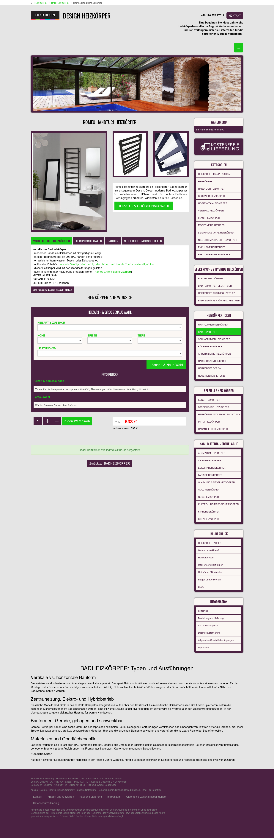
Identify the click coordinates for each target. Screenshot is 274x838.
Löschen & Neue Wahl (166, 364)
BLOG (201, 586)
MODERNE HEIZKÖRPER (211, 225)
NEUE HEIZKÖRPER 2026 (211, 375)
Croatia (52, 789)
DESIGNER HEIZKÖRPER (211, 195)
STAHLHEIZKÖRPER (209, 511)
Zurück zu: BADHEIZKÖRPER (109, 463)
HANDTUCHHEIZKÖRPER (211, 188)
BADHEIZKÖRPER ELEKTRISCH (215, 285)
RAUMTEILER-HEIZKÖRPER (213, 428)
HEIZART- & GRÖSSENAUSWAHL (144, 205)
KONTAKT (235, 15)
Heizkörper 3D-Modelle (210, 572)
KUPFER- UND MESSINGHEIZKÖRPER (218, 504)
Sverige (119, 789)
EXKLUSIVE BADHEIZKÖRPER (214, 254)
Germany (69, 789)
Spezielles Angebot (208, 625)
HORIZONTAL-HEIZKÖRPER (212, 203)
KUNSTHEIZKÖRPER (209, 399)
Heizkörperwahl (206, 557)
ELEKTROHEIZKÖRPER (210, 278)
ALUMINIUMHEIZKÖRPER (211, 452)
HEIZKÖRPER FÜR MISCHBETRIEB (216, 293)
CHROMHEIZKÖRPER (209, 460)
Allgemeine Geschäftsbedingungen (216, 639)
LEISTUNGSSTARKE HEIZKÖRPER (216, 232)
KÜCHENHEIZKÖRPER (210, 346)
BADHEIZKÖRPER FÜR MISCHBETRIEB (219, 300)
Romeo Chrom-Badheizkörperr (113, 271)
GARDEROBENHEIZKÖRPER (213, 360)
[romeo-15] (171, 154)
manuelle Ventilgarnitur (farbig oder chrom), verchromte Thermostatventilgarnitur (106, 264)
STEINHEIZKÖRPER (208, 518)
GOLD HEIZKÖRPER (208, 489)
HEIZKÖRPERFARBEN (209, 542)
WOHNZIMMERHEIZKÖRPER (213, 324)
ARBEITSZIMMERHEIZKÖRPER (214, 353)
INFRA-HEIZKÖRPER (209, 421)
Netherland (91, 789)
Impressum (203, 647)
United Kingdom (132, 789)
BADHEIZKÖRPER (60, 2)
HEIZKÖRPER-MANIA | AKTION (214, 173)
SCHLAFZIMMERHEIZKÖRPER (214, 339)
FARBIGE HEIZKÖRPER (210, 474)
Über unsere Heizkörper (210, 564)
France (60, 789)
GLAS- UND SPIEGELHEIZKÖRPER (216, 482)
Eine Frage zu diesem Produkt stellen (52, 290)
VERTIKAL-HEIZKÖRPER (211, 210)
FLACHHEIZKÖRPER (209, 217)
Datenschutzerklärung (209, 632)
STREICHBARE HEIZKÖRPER (213, 407)
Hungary (79, 789)
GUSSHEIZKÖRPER (208, 496)
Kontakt (37, 796)
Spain (111, 789)
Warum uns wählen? (208, 550)
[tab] (51, 240)
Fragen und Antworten (209, 579)
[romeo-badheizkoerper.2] (130, 154)
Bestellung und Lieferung (211, 618)
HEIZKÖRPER (41, 2)
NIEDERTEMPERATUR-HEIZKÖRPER (217, 239)
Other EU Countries (151, 789)
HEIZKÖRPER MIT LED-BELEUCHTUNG (219, 414)
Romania (102, 789)
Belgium (43, 789)
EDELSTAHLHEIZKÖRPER (212, 467)
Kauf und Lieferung (90, 796)
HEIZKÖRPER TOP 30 (209, 368)
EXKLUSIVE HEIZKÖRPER (212, 247)
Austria (34, 789)
